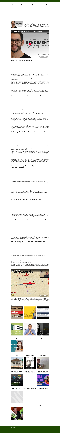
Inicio (16, 1)
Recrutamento (25, 1)
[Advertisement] (30, 14)
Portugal (19, 1)
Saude (30, 1)
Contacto (47, 1)
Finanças (34, 1)
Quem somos (43, 1)
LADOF (12, 1)
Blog (38, 1)
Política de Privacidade (14, 428)
